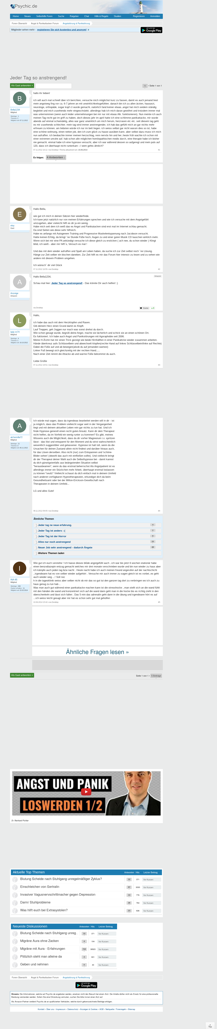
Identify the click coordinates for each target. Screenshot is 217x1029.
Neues (27, 16)
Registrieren (139, 16)
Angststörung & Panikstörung (76, 977)
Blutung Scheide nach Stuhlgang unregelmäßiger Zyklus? (61, 878)
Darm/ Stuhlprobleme (35, 902)
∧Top (210, 1025)
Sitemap (131, 1009)
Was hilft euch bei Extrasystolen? (44, 910)
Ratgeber (74, 16)
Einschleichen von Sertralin (39, 886)
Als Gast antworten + (22, 85)
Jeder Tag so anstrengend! (38, 77)
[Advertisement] (97, 625)
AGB (101, 1009)
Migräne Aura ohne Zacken (39, 940)
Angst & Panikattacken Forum (45, 977)
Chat (86, 16)
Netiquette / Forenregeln (116, 1009)
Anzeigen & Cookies (89, 1009)
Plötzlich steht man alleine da (41, 956)
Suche (61, 16)
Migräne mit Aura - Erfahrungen (42, 948)
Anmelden (155, 16)
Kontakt (41, 1009)
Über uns (50, 1009)
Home (16, 16)
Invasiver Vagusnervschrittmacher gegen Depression (57, 894)
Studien (117, 16)
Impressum (61, 1009)
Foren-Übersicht (19, 977)
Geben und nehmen (34, 964)
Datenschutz (72, 1009)
